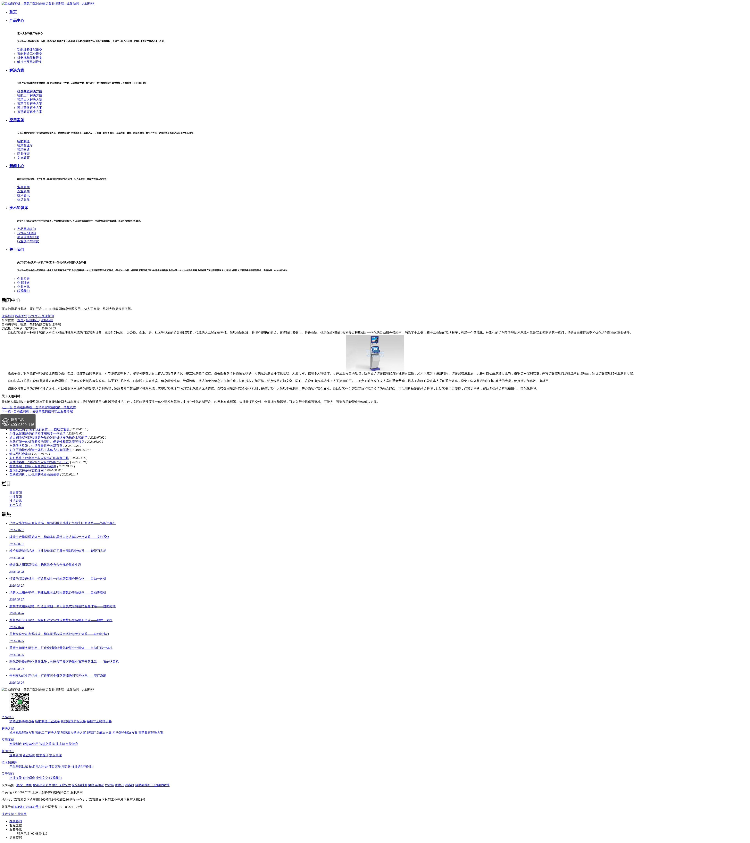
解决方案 (16, 70)
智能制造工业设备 (29, 53)
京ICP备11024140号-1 (26, 806)
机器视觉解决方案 (29, 91)
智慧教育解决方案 (29, 111)
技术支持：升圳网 (14, 814)
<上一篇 (7, 407)
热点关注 (23, 199)
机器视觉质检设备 (29, 57)
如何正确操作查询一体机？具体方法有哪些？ (40, 449)
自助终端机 (143, 785)
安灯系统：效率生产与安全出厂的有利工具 (39, 458)
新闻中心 (16, 166)
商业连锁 (23, 153)
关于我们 (16, 249)
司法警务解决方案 (29, 107)
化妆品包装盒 (42, 785)
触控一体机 (24, 785)
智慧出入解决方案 (29, 99)
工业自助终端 (160, 785)
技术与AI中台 (26, 233)
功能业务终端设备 (29, 49)
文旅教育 (23, 157)
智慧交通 (23, 149)
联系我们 (23, 291)
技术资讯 (23, 195)
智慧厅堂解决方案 (29, 103)
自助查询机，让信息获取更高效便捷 (34, 474)
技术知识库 (18, 208)
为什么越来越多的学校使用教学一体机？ (37, 433)
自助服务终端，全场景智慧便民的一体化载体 (44, 407)
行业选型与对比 (28, 241)
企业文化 (23, 286)
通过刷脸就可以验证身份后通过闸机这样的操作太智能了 (48, 437)
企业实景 (23, 278)
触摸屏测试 (96, 785)
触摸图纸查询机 (20, 454)
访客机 (129, 785)
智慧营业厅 (25, 145)
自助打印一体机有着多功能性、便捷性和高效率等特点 (46, 441)
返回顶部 (15, 837)
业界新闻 (23, 187)
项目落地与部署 (28, 237)
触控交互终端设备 (29, 61)
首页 (13, 12)
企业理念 (23, 282)
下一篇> (7, 411)
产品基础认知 (26, 229)
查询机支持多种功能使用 (26, 470)
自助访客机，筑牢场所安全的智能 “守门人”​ (39, 462)
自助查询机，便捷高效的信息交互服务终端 (43, 411)
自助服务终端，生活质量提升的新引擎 (35, 445)
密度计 (119, 785)
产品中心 (16, 20)
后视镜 (109, 785)
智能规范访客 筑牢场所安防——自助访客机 (39, 429)
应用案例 (16, 120)
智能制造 (23, 141)
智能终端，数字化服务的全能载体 (32, 466)
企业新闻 (23, 191)
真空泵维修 (80, 785)
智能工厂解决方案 (29, 95)
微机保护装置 (61, 785)
